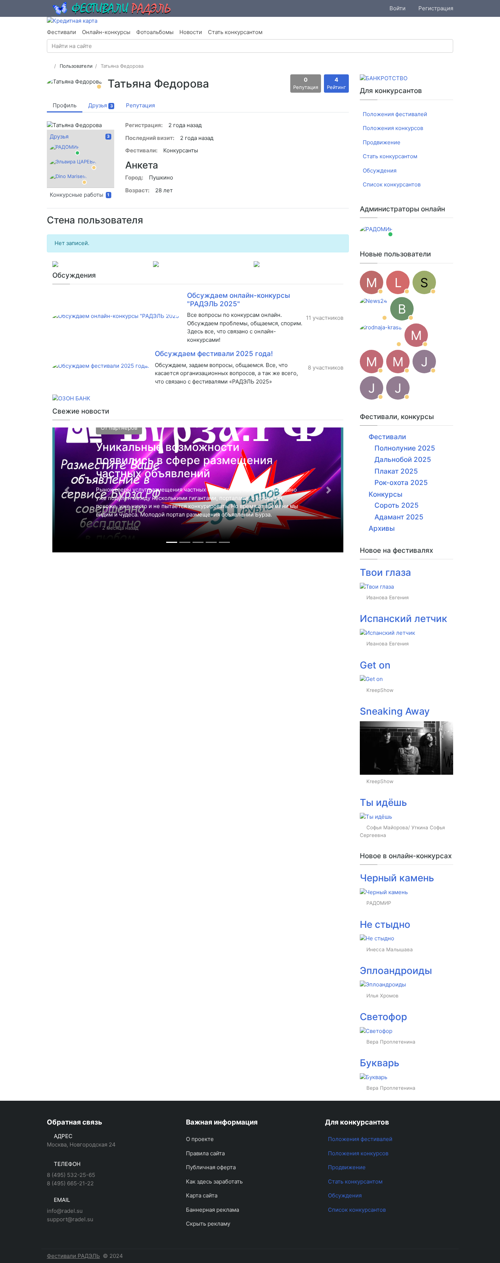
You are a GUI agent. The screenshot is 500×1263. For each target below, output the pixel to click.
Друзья (59, 136)
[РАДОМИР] (65, 149)
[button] (67, 489)
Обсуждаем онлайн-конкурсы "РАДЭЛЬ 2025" (238, 299)
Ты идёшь (383, 802)
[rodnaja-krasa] (381, 335)
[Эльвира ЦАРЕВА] (73, 164)
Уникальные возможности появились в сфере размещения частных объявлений (184, 460)
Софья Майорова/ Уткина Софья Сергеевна (402, 831)
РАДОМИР (378, 903)
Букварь (379, 1062)
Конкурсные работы (79, 194)
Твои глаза (385, 572)
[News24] (373, 309)
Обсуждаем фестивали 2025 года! (214, 353)
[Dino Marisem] (68, 179)
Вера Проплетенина (390, 1042)
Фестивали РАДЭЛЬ (73, 1255)
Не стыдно (385, 924)
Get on (375, 665)
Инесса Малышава (389, 949)
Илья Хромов (382, 996)
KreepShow (379, 690)
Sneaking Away (395, 711)
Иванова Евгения (387, 597)
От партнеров (119, 427)
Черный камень (397, 878)
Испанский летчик (403, 618)
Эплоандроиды (396, 970)
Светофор (383, 1016)
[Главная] (49, 66)
